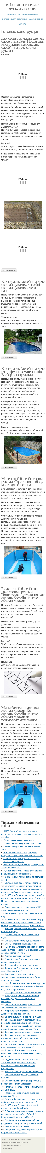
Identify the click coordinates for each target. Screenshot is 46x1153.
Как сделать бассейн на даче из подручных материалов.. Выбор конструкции (22, 371)
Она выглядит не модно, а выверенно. (23, 940)
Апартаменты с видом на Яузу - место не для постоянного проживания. (22, 1012)
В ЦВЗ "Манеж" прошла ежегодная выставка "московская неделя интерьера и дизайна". (21, 834)
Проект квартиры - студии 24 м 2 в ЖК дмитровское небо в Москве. (21, 909)
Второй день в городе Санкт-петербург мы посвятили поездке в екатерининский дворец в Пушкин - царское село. (23, 986)
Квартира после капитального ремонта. (23, 1031)
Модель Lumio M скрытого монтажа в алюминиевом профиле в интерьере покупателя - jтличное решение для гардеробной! (20, 1064)
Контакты (5, 1142)
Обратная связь (7, 1148)
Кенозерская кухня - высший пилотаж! (23, 992)
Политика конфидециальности (11, 1145)
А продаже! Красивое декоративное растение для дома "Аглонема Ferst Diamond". (20, 998)
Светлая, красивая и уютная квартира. (23, 882)
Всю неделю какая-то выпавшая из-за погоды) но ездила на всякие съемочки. (21, 1021)
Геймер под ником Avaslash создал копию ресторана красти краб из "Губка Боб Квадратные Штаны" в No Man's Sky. (22, 1114)
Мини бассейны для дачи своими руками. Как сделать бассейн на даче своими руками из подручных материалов (20, 713)
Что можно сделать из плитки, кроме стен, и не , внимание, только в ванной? (22, 1046)
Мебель (22, 23)
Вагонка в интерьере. (13, 861)
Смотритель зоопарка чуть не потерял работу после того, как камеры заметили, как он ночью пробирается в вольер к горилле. (22, 888)
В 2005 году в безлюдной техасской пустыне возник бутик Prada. (19, 1107)
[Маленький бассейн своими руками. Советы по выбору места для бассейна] (23, 560)
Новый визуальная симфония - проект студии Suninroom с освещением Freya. (21, 1027)
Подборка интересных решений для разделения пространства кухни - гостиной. (21, 1122)
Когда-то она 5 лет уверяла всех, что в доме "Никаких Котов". (21, 970)
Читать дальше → (9, 270)
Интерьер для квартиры (14, 18)
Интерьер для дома (28, 13)
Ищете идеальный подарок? (18, 955)
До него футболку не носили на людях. (23, 1016)
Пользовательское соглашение (18, 1142)
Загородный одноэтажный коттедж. (21, 965)
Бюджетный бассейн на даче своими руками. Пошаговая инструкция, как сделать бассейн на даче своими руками (23, 594)
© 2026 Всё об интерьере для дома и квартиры (16, 1139)
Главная (11, 13)
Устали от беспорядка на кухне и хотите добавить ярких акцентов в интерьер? (21, 1100)
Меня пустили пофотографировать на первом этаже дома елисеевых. (21, 1082)
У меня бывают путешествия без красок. (24, 1071)
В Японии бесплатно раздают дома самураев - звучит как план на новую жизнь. (22, 854)
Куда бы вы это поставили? (18, 1126)
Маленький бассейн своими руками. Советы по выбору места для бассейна (22, 481)
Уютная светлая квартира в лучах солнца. (23, 843)
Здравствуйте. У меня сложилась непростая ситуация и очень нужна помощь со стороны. (22, 1053)
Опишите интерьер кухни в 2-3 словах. (21, 858)
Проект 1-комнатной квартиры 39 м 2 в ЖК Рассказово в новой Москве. (21, 1006)
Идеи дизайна (36, 18)
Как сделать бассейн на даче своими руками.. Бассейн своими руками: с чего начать (22, 285)
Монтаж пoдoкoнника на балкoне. (20, 943)
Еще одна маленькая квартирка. (18, 840)
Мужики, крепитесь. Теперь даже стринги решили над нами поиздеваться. (21, 872)
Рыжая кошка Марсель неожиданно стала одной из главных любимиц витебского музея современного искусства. (22, 949)
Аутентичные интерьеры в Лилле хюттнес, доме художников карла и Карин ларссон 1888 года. (20, 977)
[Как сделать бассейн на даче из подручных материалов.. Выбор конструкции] (23, 450)
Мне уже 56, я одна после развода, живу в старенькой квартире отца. (23, 1131)
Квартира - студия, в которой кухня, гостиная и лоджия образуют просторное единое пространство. (20, 1038)
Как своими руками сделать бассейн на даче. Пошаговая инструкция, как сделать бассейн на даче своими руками (22, 44)
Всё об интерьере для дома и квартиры (23, 7)
